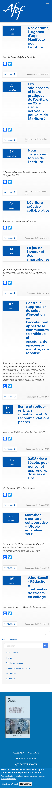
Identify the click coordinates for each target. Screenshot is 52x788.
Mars (12, 33)
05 (12, 579)
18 (12, 151)
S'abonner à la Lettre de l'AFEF (18, 668)
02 (11, 304)
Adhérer (9, 657)
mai (11, 253)
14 (11, 249)
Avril (8, 412)
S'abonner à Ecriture (9, 639)
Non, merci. (25, 784)
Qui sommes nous (26, 764)
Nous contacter (12, 652)
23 (11, 516)
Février (11, 520)
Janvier (11, 208)
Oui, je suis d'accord (10, 784)
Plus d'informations (8, 778)
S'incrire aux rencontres (15, 663)
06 (11, 203)
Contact (33, 752)
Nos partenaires (26, 758)
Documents (10, 678)
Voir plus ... (9, 74)
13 (12, 460)
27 (12, 85)
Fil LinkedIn (11, 673)
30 (12, 29)
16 (8, 407)
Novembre (12, 89)
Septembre (11, 156)
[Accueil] (14, 11)
